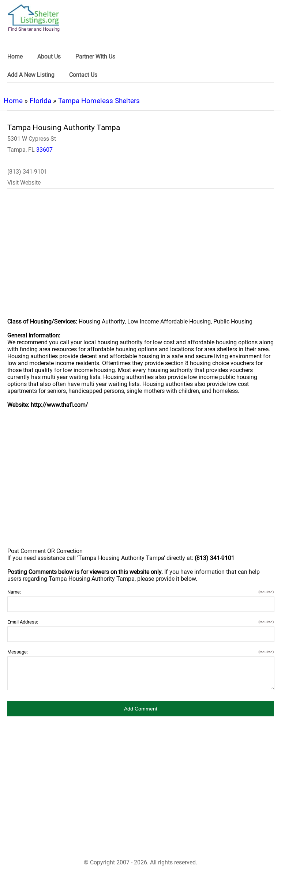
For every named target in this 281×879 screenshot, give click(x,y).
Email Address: (140, 622)
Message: (140, 652)
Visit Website (24, 182)
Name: (140, 592)
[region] (140, 258)
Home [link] (15, 56)
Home (13, 100)
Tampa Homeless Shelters (99, 100)
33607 (44, 149)
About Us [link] (49, 56)
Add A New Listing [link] (31, 74)
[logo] (33, 18)
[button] (140, 708)
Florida (40, 100)
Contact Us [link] (83, 74)
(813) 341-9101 (27, 171)
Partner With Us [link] (95, 56)
